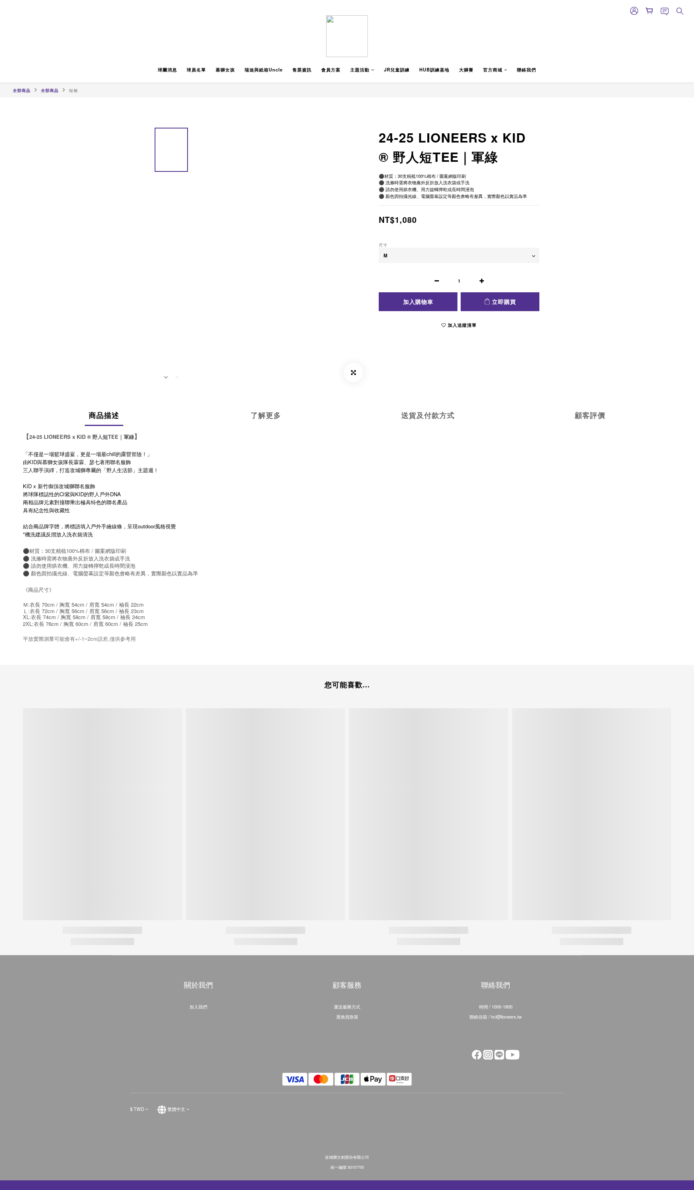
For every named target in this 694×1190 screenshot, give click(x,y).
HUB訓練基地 (434, 69)
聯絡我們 (526, 69)
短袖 (73, 90)
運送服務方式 (347, 1006)
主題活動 (359, 69)
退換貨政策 (347, 1016)
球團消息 (167, 69)
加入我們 (198, 1006)
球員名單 (196, 69)
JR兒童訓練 (397, 69)
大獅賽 (466, 69)
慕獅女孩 (225, 69)
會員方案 (331, 69)
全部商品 (22, 90)
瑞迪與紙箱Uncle (264, 69)
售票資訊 (302, 69)
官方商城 (492, 69)
